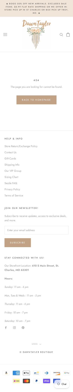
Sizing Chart (11, 177)
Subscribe (17, 242)
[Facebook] (5, 327)
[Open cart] (68, 34)
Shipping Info (11, 165)
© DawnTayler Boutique (36, 352)
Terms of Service (13, 195)
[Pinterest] (23, 327)
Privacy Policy (12, 189)
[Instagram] (14, 327)
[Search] (61, 34)
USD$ (35, 344)
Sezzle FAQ (10, 183)
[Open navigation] (5, 34)
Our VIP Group (12, 171)
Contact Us (10, 152)
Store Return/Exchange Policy (20, 146)
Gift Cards (10, 158)
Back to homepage (36, 100)
